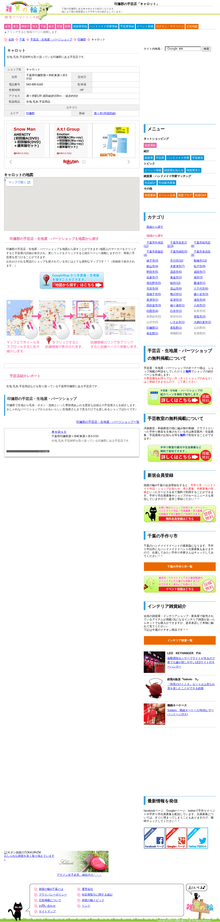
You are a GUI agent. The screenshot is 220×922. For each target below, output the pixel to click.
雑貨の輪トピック (93, 900)
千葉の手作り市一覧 (179, 566)
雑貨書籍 (150, 195)
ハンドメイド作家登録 (104, 26)
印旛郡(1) (152, 327)
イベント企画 (167, 195)
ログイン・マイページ (170, 26)
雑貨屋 (149, 157)
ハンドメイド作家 (178, 157)
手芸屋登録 (127, 26)
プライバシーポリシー (53, 894)
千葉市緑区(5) (178, 251)
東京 (16, 26)
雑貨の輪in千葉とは (51, 889)
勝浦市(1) (199, 283)
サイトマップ (47, 911)
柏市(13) (175, 283)
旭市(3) (198, 277)
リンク (86, 905)
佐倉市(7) (152, 277)
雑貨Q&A (200, 195)
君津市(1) (152, 299)
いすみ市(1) (177, 322)
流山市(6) (176, 288)
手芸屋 (160, 157)
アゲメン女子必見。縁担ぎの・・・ (79, 874)
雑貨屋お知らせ (174, 170)
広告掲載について (50, 900)
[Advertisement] (180, 85)
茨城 (59, 26)
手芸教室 (197, 157)
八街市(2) (199, 305)
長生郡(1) (152, 333)
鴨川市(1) (176, 294)
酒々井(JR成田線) (105, 113)
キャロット (59, 431)
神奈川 (25, 26)
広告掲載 (192, 26)
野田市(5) (152, 271)
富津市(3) (176, 299)
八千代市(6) (201, 288)
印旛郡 (30, 113)
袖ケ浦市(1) (177, 305)
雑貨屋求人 (193, 170)
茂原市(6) (176, 271)
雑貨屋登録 (80, 26)
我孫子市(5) (154, 294)
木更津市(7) (177, 266)
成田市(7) (199, 271)
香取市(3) (199, 316)
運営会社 (87, 889)
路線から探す (155, 226)
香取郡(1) (176, 327)
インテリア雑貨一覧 (179, 640)
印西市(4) (152, 311)
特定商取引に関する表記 (97, 894)
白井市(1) (176, 311)
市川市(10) (176, 260)
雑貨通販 (150, 145)
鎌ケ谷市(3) (201, 294)
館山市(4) (152, 266)
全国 (8, 26)
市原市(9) (152, 288)
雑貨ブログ (185, 195)
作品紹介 (150, 182)
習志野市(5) (154, 283)
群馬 (67, 26)
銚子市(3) (152, 260)
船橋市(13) (200, 260)
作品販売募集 (167, 182)
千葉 (43, 26)
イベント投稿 (145, 26)
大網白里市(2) (202, 322)
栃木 (51, 26)
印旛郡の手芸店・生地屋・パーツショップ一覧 (107, 422)
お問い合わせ (47, 905)
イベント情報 (153, 170)
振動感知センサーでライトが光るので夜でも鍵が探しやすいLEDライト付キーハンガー (191, 662)
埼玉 (35, 26)
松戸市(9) (199, 266)
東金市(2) (176, 277)
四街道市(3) (154, 305)
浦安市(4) (199, 299)
